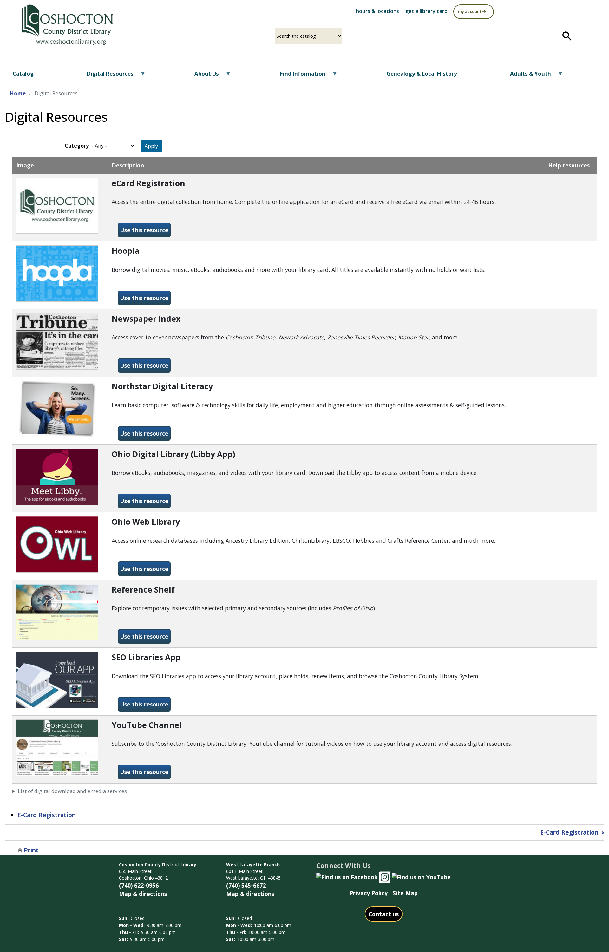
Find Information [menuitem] (298, 76)
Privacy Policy (369, 893)
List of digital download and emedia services (72, 791)
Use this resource (145, 230)
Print (31, 850)
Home (18, 93)
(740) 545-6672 (246, 885)
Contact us (384, 914)
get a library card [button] (426, 11)
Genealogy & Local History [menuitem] (422, 73)
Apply (151, 145)
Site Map (405, 893)
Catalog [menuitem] (23, 73)
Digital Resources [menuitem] (106, 76)
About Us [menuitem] (203, 76)
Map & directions (143, 893)
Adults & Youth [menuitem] (526, 76)
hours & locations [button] (377, 11)
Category (77, 145)
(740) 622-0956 (139, 885)
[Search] (567, 36)
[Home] (67, 25)
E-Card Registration (47, 815)
